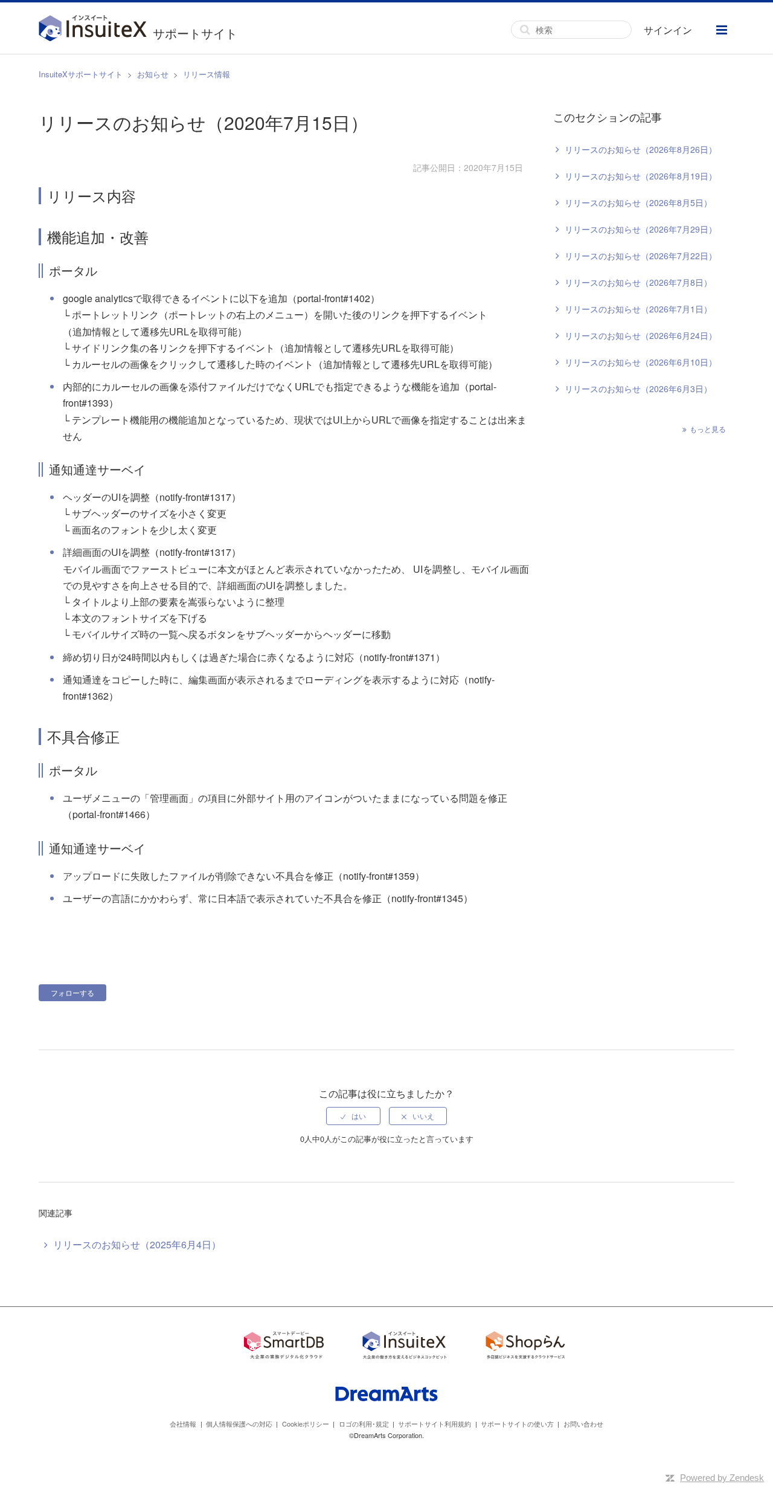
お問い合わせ (583, 1423)
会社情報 (183, 1423)
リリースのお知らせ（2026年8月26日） (641, 149)
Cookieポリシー (305, 1423)
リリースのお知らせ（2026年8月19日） (641, 176)
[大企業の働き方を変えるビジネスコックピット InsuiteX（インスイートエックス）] (404, 1347)
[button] (721, 29)
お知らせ (152, 74)
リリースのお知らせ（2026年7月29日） (641, 229)
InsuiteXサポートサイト (81, 74)
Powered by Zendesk (722, 1477)
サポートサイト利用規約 (434, 1423)
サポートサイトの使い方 (517, 1423)
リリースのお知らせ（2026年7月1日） (638, 309)
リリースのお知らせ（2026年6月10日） (641, 362)
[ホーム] (96, 29)
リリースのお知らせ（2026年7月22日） (641, 256)
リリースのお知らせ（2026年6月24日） (641, 335)
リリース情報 (206, 74)
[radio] (353, 1116)
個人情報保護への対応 (239, 1423)
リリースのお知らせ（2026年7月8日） (638, 282)
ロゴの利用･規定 (364, 1423)
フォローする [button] (72, 992)
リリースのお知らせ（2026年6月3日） (638, 388)
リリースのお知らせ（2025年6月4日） (137, 1244)
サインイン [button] (668, 30)
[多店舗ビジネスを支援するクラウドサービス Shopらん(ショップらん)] (525, 1347)
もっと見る (708, 429)
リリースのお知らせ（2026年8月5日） (638, 202)
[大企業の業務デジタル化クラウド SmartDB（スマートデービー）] (284, 1347)
